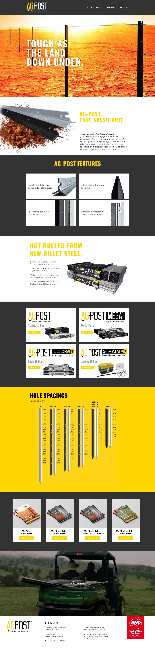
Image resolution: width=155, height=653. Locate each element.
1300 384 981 (51, 634)
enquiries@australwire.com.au (55, 636)
